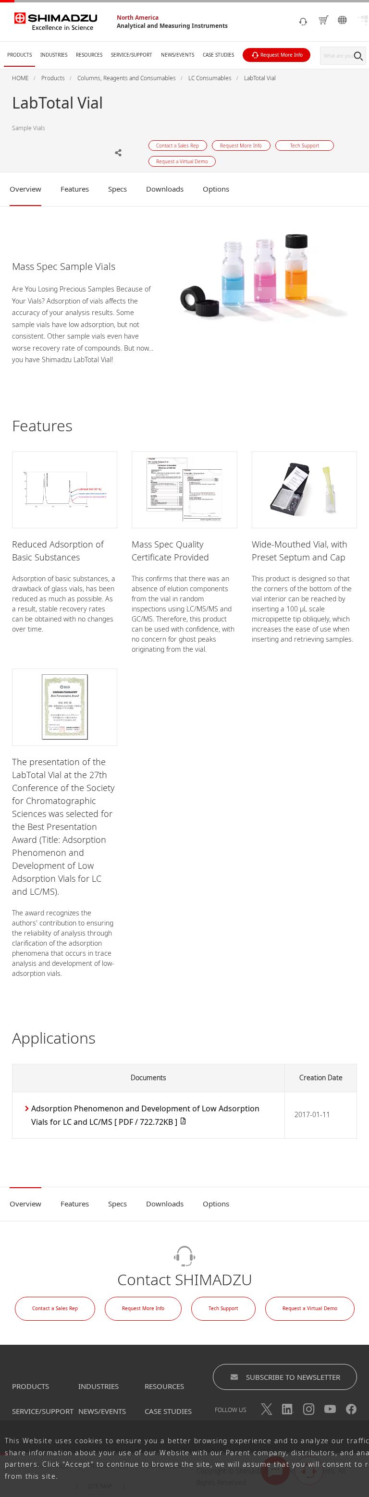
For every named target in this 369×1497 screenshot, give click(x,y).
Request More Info (143, 1308)
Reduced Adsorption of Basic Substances (58, 550)
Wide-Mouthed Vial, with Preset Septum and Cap (299, 550)
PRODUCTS (30, 1386)
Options (216, 189)
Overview (25, 189)
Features (75, 189)
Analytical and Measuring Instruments (172, 26)
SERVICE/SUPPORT (43, 1411)
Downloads (165, 189)
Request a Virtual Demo (310, 1308)
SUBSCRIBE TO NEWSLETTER (293, 1377)
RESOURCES (164, 1386)
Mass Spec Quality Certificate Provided (170, 550)
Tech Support (223, 1308)
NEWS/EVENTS (102, 1411)
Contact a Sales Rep (55, 1308)
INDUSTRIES (98, 1386)
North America (138, 17)
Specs (117, 189)
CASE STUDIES (168, 1411)
